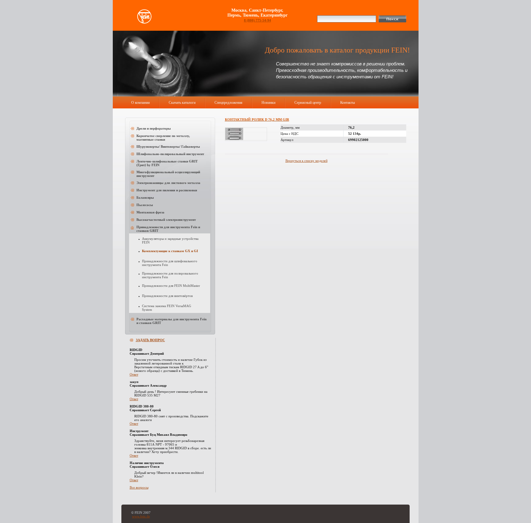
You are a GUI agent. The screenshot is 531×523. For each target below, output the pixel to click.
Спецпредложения (228, 102)
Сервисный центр (307, 102)
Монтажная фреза (150, 212)
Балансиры (145, 197)
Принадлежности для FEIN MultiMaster (171, 285)
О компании (140, 102)
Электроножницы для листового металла (168, 183)
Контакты (347, 102)
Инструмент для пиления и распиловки (166, 190)
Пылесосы (144, 205)
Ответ (134, 374)
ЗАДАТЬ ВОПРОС (150, 340)
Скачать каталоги (182, 102)
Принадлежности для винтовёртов (167, 296)
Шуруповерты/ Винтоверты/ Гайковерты (168, 146)
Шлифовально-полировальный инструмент (170, 154)
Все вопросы (139, 487)
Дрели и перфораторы (153, 128)
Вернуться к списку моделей (306, 160)
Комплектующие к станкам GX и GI (170, 251)
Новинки (268, 102)
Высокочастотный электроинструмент (166, 219)
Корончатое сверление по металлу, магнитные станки (163, 137)
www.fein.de (141, 516)
